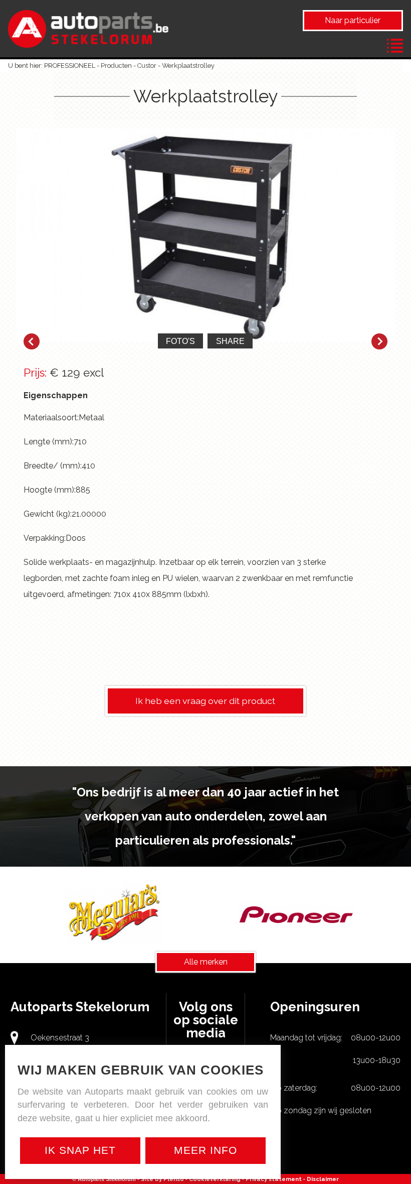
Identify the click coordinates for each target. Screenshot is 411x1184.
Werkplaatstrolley (188, 65)
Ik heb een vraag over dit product (205, 700)
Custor (146, 65)
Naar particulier (352, 20)
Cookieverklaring (215, 1178)
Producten (116, 65)
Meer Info (205, 1150)
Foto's (180, 341)
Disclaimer (323, 1178)
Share (230, 341)
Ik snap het (80, 1150)
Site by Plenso (162, 1178)
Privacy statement (274, 1178)
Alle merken (206, 962)
